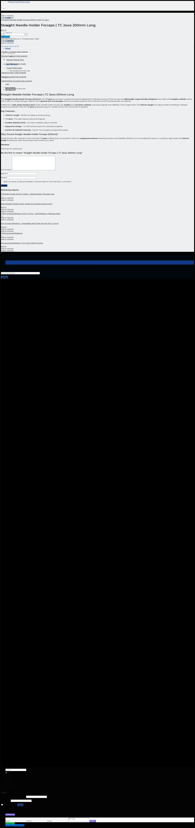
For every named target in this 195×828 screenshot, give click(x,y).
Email (4, 178)
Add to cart (5, 37)
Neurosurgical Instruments (13, 77)
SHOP (7, 776)
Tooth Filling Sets (14, 68)
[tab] (99, 88)
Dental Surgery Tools (16, 64)
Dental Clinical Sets (15, 60)
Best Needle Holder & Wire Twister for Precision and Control (26, 204)
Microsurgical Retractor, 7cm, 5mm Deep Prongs (22, 243)
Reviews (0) (10, 90)
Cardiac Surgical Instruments (20, 12)
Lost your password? (9, 809)
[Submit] (6, 772)
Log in (20, 805)
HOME (8, 774)
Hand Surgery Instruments (13, 73)
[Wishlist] (2, 14)
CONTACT (9, 780)
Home (3, 12)
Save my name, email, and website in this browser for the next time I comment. (37, 182)
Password (5, 801)
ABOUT (8, 778)
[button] (7, 16)
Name (4, 174)
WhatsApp (10, 823)
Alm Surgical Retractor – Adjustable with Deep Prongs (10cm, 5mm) (30, 223)
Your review (6, 170)
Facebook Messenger (14, 825)
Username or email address (13, 797)
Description (10, 88)
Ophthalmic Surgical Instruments (16, 81)
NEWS (8, 782)
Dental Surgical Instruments (14, 56)
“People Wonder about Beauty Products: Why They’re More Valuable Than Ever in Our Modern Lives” (48, 266)
